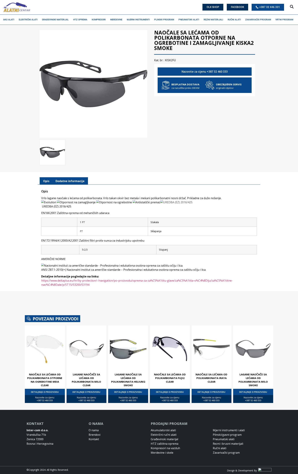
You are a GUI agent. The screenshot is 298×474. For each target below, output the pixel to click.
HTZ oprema (80, 19)
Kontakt (94, 439)
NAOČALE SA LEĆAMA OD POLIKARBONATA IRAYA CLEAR (211, 378)
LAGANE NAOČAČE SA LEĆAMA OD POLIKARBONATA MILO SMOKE (253, 380)
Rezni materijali (213, 19)
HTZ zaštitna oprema (164, 444)
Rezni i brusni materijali (228, 444)
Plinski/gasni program (227, 435)
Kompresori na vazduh (165, 448)
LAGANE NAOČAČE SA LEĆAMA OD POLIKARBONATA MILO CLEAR (86, 380)
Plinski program (164, 19)
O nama (94, 430)
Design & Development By (242, 470)
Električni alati (28, 19)
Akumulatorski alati (163, 430)
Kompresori (99, 19)
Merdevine (116, 19)
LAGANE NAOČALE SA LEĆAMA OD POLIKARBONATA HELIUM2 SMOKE (128, 380)
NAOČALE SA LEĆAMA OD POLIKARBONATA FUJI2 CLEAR (170, 378)
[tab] (46, 181)
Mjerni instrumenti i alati (229, 430)
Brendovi (94, 435)
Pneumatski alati (188, 19)
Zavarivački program (258, 19)
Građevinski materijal (55, 19)
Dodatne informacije (70, 181)
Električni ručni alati (163, 435)
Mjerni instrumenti (138, 19)
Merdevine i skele (162, 453)
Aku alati (8, 19)
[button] (292, 7)
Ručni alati (234, 19)
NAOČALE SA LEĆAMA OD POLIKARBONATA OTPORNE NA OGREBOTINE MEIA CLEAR (44, 380)
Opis (46, 181)
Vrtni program (284, 19)
